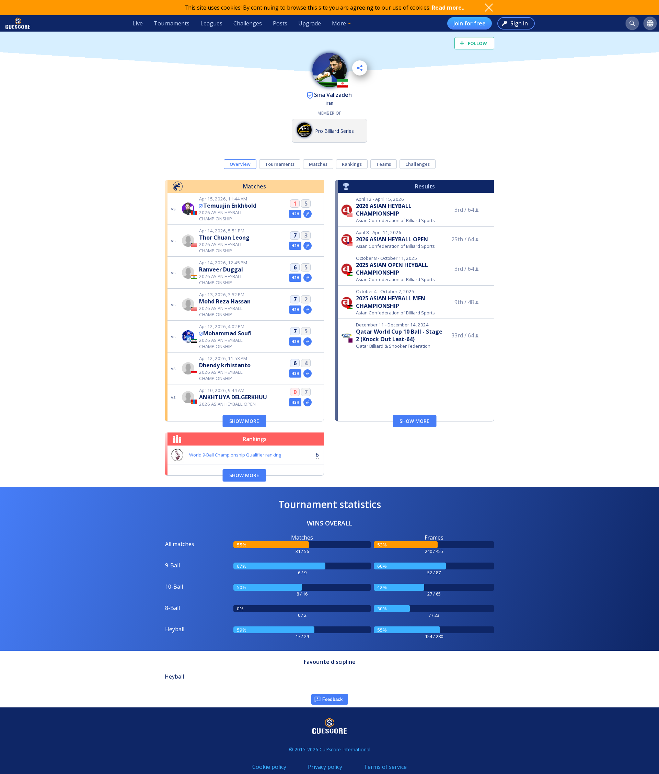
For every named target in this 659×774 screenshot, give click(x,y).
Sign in (519, 23)
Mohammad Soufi (227, 333)
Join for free (469, 23)
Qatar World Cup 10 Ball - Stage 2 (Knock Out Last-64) (399, 335)
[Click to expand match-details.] (307, 214)
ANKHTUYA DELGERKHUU (233, 397)
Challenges (247, 23)
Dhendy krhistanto (225, 365)
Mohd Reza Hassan (225, 301)
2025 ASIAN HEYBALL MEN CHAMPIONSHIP (390, 302)
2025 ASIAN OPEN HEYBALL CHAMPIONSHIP (392, 268)
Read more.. (448, 7)
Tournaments (171, 23)
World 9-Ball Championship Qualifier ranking (235, 455)
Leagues (211, 23)
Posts (280, 23)
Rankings (352, 164)
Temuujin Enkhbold (229, 205)
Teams (383, 164)
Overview (240, 164)
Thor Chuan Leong (224, 237)
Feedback (332, 699)
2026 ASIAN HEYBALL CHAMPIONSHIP (384, 209)
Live (137, 23)
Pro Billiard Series (334, 131)
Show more (244, 421)
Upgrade (309, 23)
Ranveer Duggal (221, 269)
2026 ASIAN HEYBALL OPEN (392, 239)
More (339, 23)
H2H (295, 213)
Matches (318, 164)
